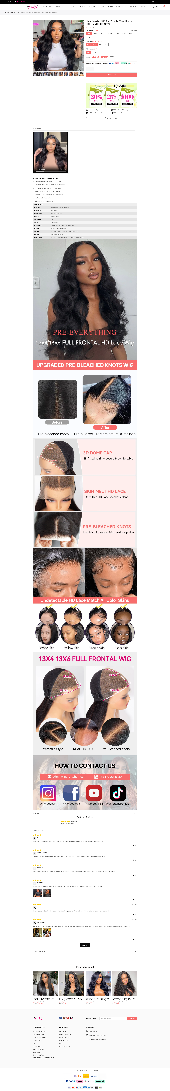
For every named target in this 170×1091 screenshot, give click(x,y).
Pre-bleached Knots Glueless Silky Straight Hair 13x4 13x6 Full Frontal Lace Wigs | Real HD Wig (44, 999)
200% (88, 52)
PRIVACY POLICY (38, 1040)
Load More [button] (85, 945)
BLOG (61, 1043)
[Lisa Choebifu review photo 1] (37, 932)
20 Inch (96, 33)
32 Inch (89, 37)
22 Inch (103, 33)
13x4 (100, 44)
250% (94, 52)
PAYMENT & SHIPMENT (40, 1031)
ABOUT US (62, 1031)
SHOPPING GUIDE (38, 1034)
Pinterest (116, 118)
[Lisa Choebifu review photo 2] (47, 932)
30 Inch (131, 33)
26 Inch (117, 33)
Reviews (36, 813)
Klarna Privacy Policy (39, 1055)
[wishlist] (81, 23)
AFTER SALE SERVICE (65, 1034)
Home (7, 12)
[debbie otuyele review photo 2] (47, 893)
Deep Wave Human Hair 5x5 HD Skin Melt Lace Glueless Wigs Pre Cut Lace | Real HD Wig (124, 999)
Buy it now (112, 80)
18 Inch (89, 33)
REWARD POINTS (64, 1046)
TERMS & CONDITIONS (40, 1037)
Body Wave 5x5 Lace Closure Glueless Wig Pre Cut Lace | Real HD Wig (97, 999)
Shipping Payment (39, 951)
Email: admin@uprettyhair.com (97, 1039)
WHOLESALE (37, 1046)
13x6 (106, 44)
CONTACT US (63, 1040)
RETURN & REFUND (65, 1037)
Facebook (105, 118)
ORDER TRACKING (38, 1049)
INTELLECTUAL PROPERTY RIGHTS (44, 1058)
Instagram (64, 1018)
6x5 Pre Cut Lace (92, 44)
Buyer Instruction (39, 1027)
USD (153, 2)
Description (37, 128)
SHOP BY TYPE (14, 12)
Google (111, 118)
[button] (89, 28)
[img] (37, 835)
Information (63, 1027)
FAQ (34, 1043)
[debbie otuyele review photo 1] (37, 893)
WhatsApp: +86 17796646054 (97, 1035)
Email (113, 118)
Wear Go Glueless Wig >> (16, 2)
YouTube (67, 1018)
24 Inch (110, 33)
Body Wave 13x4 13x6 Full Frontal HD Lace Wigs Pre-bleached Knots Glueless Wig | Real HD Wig (71, 999)
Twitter (107, 118)
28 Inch (124, 33)
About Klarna (36, 1052)
